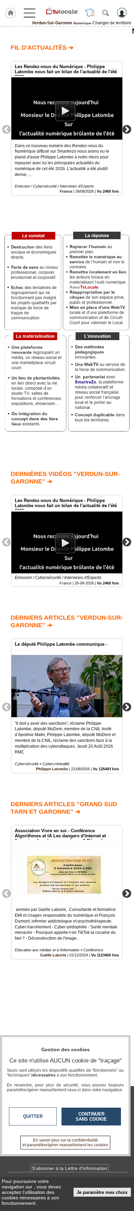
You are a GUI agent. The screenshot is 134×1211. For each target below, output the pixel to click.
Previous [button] (6, 129)
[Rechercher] (105, 13)
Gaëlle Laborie (53, 955)
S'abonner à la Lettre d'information (69, 1168)
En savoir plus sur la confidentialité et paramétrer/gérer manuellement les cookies (65, 1142)
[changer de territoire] (90, 13)
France (66, 191)
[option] (67, 128)
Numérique (67, 31)
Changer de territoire (111, 23)
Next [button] (127, 129)
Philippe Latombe (52, 769)
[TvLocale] (61, 11)
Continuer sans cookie (91, 1116)
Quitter (33, 1116)
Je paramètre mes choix (102, 1192)
